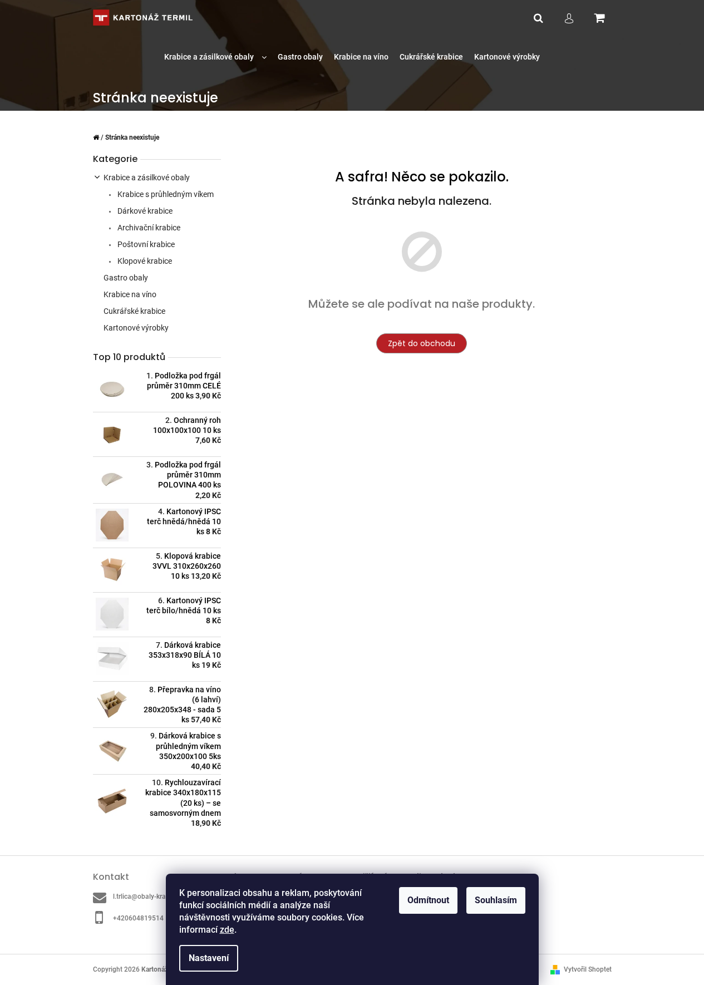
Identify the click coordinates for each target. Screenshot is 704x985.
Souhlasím (496, 900)
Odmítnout (428, 900)
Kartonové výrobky (136, 327)
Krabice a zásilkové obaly (147, 177)
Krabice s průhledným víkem (165, 194)
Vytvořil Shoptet (588, 969)
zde (227, 929)
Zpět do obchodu (421, 343)
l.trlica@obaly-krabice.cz (149, 896)
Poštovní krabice (145, 244)
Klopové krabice (144, 261)
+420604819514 (138, 918)
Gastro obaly (126, 277)
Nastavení (209, 958)
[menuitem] (215, 57)
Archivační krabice (148, 227)
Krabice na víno (130, 294)
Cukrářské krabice (134, 311)
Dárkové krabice (144, 210)
